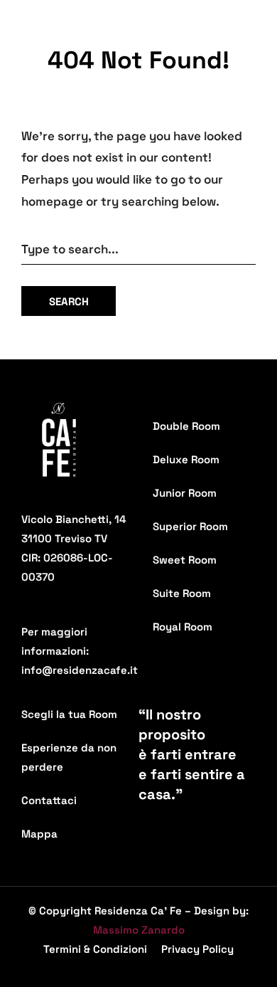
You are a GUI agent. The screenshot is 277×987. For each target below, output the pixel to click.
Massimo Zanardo (139, 929)
